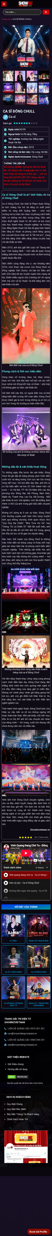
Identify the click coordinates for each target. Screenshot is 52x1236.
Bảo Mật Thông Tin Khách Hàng (23, 1114)
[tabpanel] (26, 853)
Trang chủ (6, 19)
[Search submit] (46, 12)
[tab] (26, 875)
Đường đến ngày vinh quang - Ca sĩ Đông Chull (28, 890)
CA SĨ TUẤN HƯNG (13, 972)
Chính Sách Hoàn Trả (17, 1119)
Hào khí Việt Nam (18, 898)
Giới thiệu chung (16, 1064)
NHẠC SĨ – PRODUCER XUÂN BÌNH (39, 1004)
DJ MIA (13, 941)
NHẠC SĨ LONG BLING (39, 941)
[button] (3, 4)
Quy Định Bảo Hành (16, 1109)
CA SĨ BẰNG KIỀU (38, 972)
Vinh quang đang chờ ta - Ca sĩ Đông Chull (28, 875)
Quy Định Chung (15, 1104)
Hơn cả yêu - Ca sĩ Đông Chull (24, 882)
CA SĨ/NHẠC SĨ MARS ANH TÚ (13, 1004)
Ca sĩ (12, 117)
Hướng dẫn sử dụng (17, 1069)
